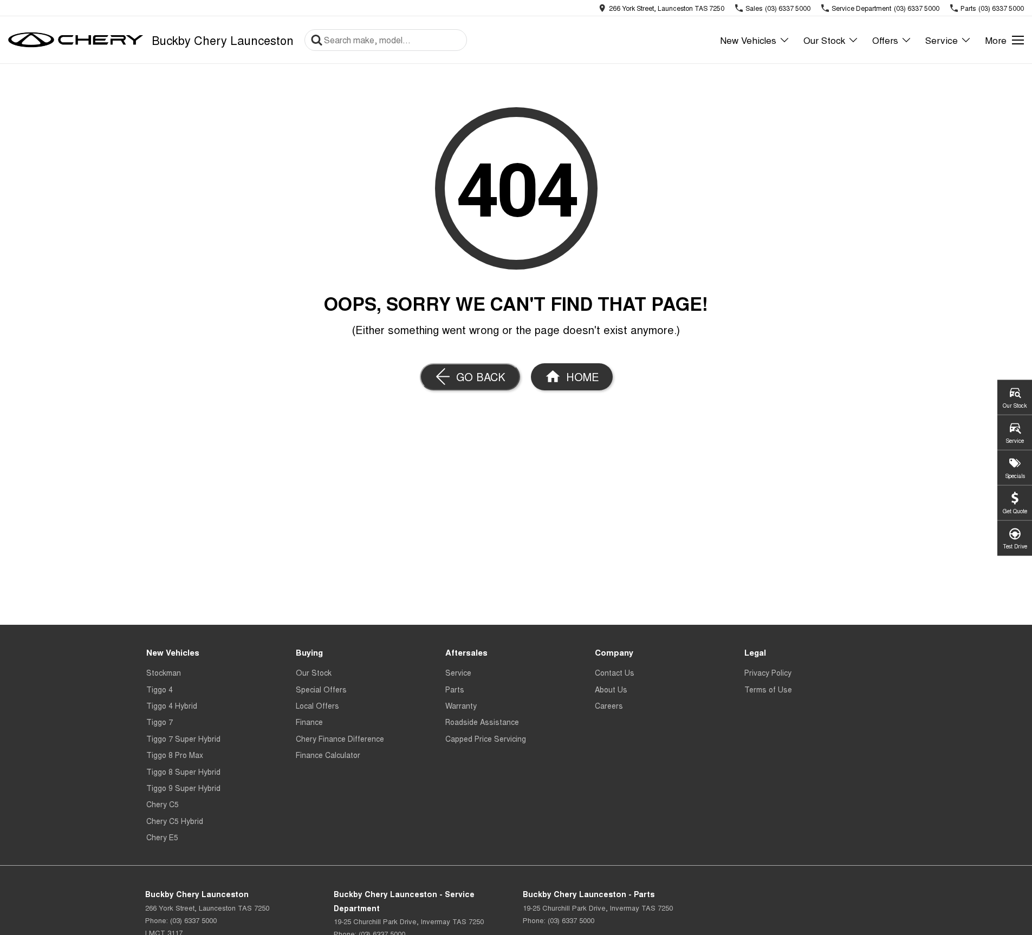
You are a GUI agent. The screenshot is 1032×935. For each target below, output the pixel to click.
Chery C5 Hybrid (174, 820)
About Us (611, 689)
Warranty (461, 705)
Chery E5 (162, 837)
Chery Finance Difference (340, 738)
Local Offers (317, 705)
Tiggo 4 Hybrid (171, 705)
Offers (885, 40)
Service (941, 40)
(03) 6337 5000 (193, 920)
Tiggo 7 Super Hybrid (183, 738)
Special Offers (321, 689)
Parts (454, 689)
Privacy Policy (767, 672)
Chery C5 (162, 804)
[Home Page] (76, 40)
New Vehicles (748, 40)
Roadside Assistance (482, 721)
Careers (609, 705)
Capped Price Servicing (485, 738)
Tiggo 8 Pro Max (174, 754)
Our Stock (824, 40)
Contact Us (614, 672)
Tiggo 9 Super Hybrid (183, 787)
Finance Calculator (328, 754)
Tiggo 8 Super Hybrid (183, 771)
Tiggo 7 (159, 721)
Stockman (163, 672)
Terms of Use (768, 689)
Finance (309, 721)
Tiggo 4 (159, 689)
